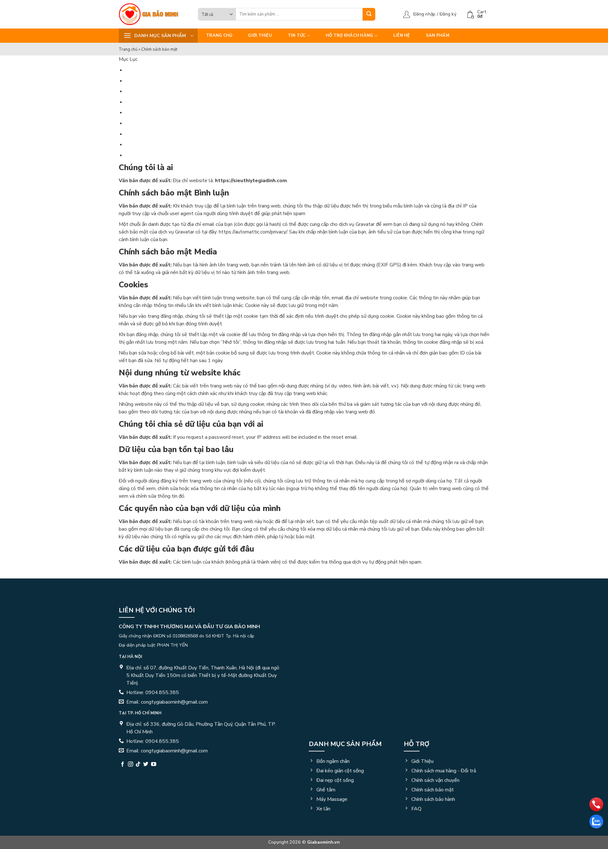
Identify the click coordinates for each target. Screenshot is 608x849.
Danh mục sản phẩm (345, 744)
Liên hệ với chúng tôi (157, 610)
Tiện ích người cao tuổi (147, 127)
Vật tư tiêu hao (138, 114)
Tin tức (297, 35)
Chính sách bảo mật (155, 192)
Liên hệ (401, 35)
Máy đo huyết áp (140, 49)
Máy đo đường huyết (144, 62)
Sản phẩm (437, 35)
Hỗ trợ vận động (139, 101)
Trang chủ (219, 35)
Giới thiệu (260, 35)
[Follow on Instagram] (130, 764)
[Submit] (369, 14)
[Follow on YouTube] (153, 764)
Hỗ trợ (416, 744)
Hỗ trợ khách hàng (349, 35)
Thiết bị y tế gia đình (145, 75)
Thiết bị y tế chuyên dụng (150, 88)
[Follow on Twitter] (145, 764)
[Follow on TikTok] (138, 764)
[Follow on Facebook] (122, 764)
